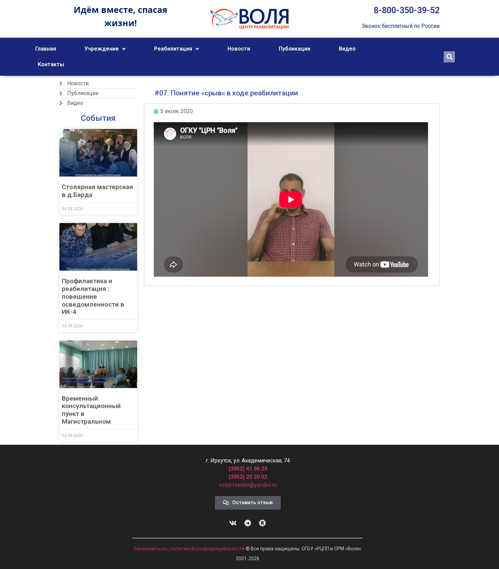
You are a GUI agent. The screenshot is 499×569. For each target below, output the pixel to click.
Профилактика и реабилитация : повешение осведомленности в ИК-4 (93, 296)
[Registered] (262, 523)
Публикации (294, 48)
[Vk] (233, 523)
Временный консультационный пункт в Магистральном (91, 409)
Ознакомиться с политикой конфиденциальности (189, 548)
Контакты (51, 64)
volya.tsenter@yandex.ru (248, 485)
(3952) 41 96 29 (247, 468)
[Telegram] (248, 523)
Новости (238, 48)
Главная (45, 48)
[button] (449, 56)
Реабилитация (173, 48)
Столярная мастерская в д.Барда (97, 191)
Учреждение (102, 48)
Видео (347, 48)
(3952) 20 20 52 (247, 477)
